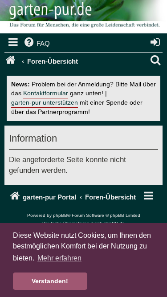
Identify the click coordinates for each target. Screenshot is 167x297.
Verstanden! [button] (50, 281)
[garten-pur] (83, 18)
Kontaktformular (45, 93)
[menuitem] (36, 43)
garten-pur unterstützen (44, 102)
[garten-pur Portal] (11, 61)
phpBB (60, 215)
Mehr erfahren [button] (59, 258)
